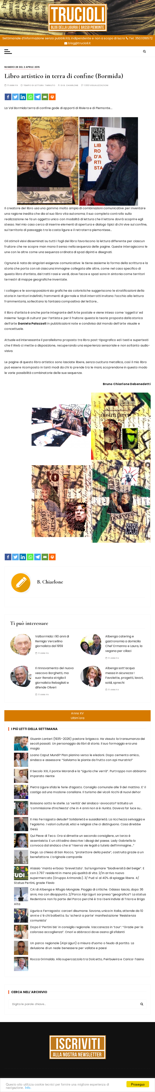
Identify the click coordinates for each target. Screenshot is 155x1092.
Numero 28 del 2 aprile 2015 (22, 67)
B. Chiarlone (71, 85)
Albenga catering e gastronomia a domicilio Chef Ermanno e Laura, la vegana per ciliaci (123, 643)
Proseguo (138, 1084)
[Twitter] (15, 97)
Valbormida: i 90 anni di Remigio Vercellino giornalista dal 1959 (52, 641)
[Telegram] (37, 97)
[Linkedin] (22, 97)
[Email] (45, 97)
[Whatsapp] (30, 97)
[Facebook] (8, 97)
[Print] (52, 97)
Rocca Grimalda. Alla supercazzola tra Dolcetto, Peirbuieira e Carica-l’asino (87, 959)
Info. (28, 1087)
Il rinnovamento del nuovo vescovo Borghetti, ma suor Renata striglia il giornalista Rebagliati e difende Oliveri (54, 678)
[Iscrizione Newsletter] (77, 1047)
